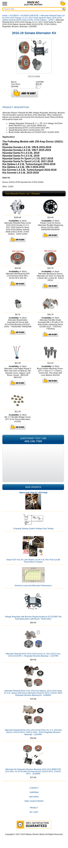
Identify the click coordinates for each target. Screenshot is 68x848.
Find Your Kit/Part (34, 801)
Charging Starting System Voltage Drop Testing (33, 528)
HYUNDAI (14, 15)
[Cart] (63, 3)
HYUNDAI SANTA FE (29, 15)
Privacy (34, 808)
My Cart (34, 812)
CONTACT (34, 788)
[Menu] (4, 3)
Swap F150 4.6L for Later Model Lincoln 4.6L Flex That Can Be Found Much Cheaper (33, 561)
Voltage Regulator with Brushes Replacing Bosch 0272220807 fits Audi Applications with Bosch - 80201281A (33, 618)
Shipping (34, 792)
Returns (34, 797)
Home (5, 15)
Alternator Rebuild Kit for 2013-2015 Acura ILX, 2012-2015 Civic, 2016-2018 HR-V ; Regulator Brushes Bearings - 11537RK (33, 655)
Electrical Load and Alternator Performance (33, 585)
